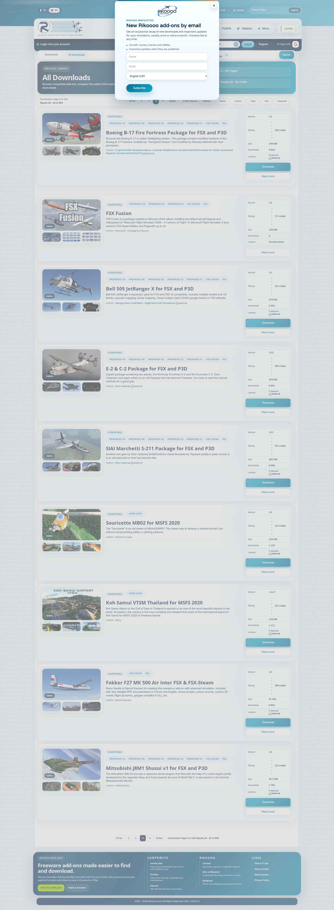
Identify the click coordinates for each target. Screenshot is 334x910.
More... (266, 28)
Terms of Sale (261, 869)
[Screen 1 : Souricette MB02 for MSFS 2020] (71, 524)
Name (223, 101)
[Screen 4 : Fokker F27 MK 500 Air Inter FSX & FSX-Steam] (91, 706)
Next (173, 101)
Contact (221, 865)
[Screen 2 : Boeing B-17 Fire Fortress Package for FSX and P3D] (51, 151)
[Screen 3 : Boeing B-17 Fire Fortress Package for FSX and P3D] (71, 151)
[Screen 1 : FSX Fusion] (71, 215)
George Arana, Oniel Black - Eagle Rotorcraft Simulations (145, 303)
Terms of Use (261, 863)
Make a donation (77, 888)
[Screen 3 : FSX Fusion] (71, 237)
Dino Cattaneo (122, 386)
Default (206, 101)
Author (238, 101)
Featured (282, 101)
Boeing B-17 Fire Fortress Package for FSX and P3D (166, 132)
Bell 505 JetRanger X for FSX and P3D (150, 288)
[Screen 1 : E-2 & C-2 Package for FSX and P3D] (71, 365)
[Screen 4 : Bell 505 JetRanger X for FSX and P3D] (91, 307)
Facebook (222, 882)
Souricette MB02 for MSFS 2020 (143, 522)
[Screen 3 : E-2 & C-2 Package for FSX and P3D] (71, 387)
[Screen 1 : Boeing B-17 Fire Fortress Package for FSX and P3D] (71, 128)
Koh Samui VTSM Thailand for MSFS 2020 (154, 602)
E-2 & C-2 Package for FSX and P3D (146, 368)
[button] (295, 44)
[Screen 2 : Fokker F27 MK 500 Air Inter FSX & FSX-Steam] (51, 706)
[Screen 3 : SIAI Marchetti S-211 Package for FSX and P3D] (71, 466)
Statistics (247, 28)
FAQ (223, 10)
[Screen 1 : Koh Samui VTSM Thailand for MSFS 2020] (71, 604)
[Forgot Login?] (236, 44)
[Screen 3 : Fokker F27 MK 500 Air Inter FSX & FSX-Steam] (71, 706)
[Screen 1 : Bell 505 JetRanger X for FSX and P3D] (71, 285)
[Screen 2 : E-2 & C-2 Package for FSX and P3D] (51, 387)
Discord (166, 887)
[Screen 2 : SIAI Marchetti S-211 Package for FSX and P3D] (51, 466)
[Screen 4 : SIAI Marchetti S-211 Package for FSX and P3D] (91, 466)
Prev (133, 101)
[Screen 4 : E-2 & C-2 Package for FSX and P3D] (91, 387)
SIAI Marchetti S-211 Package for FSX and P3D (160, 448)
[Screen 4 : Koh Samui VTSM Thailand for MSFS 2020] (91, 626)
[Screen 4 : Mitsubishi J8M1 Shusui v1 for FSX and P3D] (91, 786)
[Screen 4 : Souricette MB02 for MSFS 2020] (91, 546)
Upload (240, 10)
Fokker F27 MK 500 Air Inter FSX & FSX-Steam (160, 682)
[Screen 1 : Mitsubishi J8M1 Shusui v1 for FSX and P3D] (71, 764)
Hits (267, 101)
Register (263, 44)
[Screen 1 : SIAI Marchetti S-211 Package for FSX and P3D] (71, 444)
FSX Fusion (119, 213)
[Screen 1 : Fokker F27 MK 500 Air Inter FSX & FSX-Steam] (71, 684)
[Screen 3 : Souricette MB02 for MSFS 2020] (71, 546)
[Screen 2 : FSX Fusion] (51, 237)
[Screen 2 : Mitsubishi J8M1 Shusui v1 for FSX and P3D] (51, 786)
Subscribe (139, 88)
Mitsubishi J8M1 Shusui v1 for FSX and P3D (157, 768)
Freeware (274, 155)
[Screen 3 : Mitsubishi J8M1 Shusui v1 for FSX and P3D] (71, 786)
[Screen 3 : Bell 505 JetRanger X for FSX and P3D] (71, 307)
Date (253, 101)
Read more (268, 176)
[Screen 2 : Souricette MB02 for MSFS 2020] (51, 546)
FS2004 (226, 28)
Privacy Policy (261, 880)
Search (294, 10)
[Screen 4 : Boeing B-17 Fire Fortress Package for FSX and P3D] (91, 151)
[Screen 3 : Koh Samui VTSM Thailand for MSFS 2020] (71, 626)
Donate (166, 877)
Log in (248, 44)
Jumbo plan (166, 866)
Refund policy (261, 874)
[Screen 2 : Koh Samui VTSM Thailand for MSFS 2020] (51, 626)
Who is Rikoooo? (221, 873)
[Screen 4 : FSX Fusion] (91, 237)
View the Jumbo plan (51, 888)
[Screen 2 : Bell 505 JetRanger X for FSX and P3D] (51, 307)
